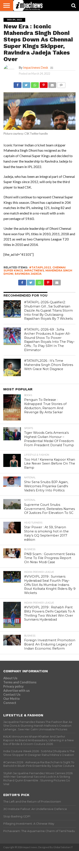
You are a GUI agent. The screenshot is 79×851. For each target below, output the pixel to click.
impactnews (34, 270)
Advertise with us (16, 690)
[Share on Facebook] (18, 84)
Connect (9, 703)
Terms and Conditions (19, 682)
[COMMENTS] (61, 84)
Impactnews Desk (35, 67)
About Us (10, 678)
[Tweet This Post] (26, 84)
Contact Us (11, 694)
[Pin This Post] (43, 84)
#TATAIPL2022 (40, 267)
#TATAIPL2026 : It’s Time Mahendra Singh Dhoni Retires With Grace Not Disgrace (48, 365)
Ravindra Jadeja (28, 273)
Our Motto (11, 698)
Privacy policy (13, 686)
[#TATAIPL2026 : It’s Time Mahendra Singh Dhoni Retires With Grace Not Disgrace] (12, 367)
